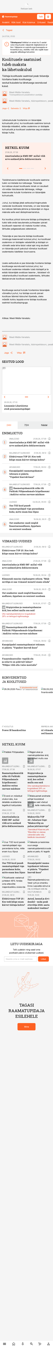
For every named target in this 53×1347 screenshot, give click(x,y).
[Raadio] (22, 1344)
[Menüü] (4, 1344)
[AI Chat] (40, 1344)
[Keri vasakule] (7, 168)
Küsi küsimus (29, 22)
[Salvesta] (49, 438)
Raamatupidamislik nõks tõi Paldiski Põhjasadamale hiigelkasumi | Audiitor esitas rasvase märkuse (29, 491)
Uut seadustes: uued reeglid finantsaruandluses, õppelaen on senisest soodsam (25, 525)
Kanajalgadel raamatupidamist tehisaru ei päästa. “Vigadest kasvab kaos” (25, 473)
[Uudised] (13, 1344)
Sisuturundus (35, 892)
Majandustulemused (19, 453)
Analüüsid (14, 439)
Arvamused (14, 467)
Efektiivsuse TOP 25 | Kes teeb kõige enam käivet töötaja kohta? (13, 901)
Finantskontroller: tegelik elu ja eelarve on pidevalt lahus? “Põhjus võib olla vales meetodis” (19, 661)
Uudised (13, 502)
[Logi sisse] (48, 1344)
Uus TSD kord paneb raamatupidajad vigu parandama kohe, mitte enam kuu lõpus (26, 508)
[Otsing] (31, 1344)
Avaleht (5, 22)
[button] (20, 959)
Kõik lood (15, 22)
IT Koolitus (7, 726)
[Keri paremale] (45, 168)
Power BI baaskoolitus (14, 730)
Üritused (41, 22)
